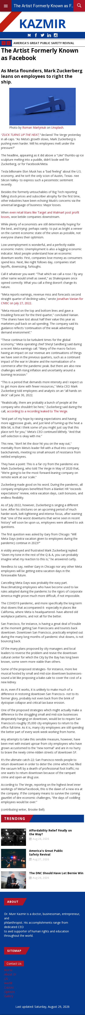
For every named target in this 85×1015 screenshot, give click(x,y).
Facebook (36, 35)
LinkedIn (49, 35)
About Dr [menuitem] (10, 974)
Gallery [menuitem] (8, 996)
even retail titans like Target (27, 212)
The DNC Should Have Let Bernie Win (56, 873)
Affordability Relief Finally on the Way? (50, 832)
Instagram (55, 35)
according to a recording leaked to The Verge (37, 411)
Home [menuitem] (8, 970)
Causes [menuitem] (9, 987)
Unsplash (57, 127)
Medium (29, 35)
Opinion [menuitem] (9, 992)
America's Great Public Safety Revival (43, 43)
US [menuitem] (6, 979)
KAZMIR (42, 23)
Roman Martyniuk (34, 127)
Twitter (42, 35)
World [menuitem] (8, 983)
